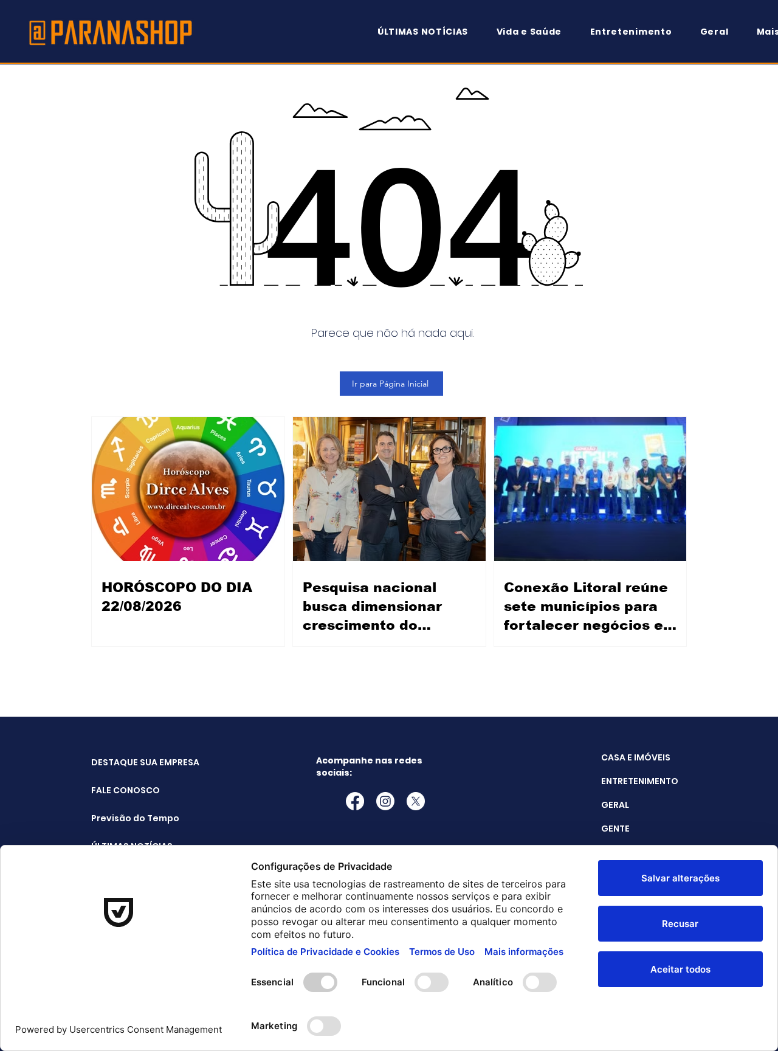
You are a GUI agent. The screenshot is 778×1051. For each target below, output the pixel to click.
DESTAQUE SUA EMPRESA (122, 762)
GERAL (615, 805)
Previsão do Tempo (122, 818)
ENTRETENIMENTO (639, 781)
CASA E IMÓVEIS (635, 757)
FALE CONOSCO (122, 790)
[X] (416, 801)
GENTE (615, 828)
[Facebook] (355, 801)
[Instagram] (385, 801)
